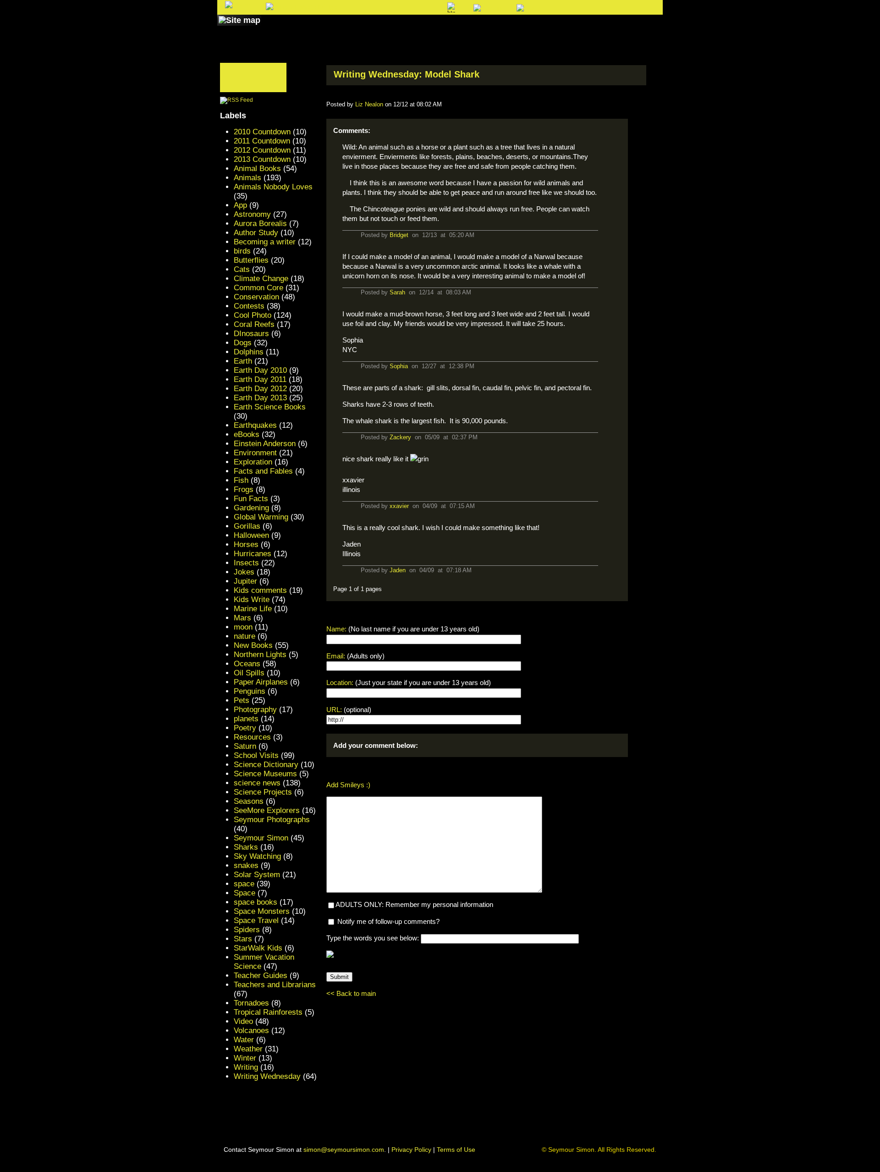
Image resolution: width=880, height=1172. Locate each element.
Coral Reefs (254, 324)
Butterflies (251, 260)
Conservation (256, 297)
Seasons (249, 801)
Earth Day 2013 (260, 397)
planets (246, 718)
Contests (249, 306)
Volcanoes (251, 1030)
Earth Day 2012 (260, 388)
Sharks (246, 847)
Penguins (249, 691)
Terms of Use (456, 1149)
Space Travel (256, 920)
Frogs (243, 489)
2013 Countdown (262, 159)
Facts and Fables (263, 471)
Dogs (243, 342)
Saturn (245, 746)
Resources (252, 737)
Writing (246, 1067)
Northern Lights (260, 654)
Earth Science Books (270, 407)
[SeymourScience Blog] (409, 29)
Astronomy (252, 214)
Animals (247, 177)
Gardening (251, 507)
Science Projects (263, 792)
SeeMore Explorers (267, 810)
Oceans (247, 663)
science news (257, 783)
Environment (255, 452)
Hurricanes (252, 553)
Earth (243, 361)
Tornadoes (251, 1003)
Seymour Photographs (272, 819)
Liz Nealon (369, 104)
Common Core (258, 287)
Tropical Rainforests (268, 1012)
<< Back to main (351, 993)
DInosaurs (251, 333)
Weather (248, 1049)
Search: (365, 8)
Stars (243, 938)
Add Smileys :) (348, 785)
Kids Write (252, 599)
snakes (246, 865)
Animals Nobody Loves (273, 186)
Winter (245, 1058)
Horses (246, 544)
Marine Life (253, 608)
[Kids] (461, 29)
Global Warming (261, 517)
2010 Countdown (262, 131)
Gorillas (247, 526)
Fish (241, 480)
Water (244, 1039)
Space (244, 893)
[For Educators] (519, 29)
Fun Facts (251, 498)
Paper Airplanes (261, 682)
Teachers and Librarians (275, 984)
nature (244, 636)
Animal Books (257, 168)
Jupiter (245, 581)
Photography (255, 709)
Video (243, 1021)
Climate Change (261, 278)
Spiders (247, 929)
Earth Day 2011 (260, 379)
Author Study (256, 232)
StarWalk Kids (258, 948)
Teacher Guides (260, 975)
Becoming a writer (265, 242)
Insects (246, 562)
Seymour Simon (261, 838)
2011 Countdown (262, 141)
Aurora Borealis (260, 223)
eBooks (246, 434)
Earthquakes (255, 425)
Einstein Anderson (265, 443)
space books (255, 902)
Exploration (253, 462)
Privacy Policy (411, 1149)
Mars (242, 618)
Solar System (257, 874)
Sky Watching (257, 856)
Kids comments (260, 590)
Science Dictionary (266, 764)
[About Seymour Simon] (338, 29)
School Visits (256, 755)
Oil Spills (249, 673)
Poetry (245, 728)
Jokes (244, 572)
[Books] (281, 29)
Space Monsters (262, 911)
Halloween (251, 535)
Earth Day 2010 (260, 370)
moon (243, 627)
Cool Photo (252, 315)
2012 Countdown (262, 150)
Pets (241, 700)
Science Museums (265, 773)
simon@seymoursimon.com (343, 1149)
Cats (242, 269)
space (244, 883)
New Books (253, 645)
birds (242, 251)
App (240, 205)
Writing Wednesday (267, 1076)
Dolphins (249, 352)
